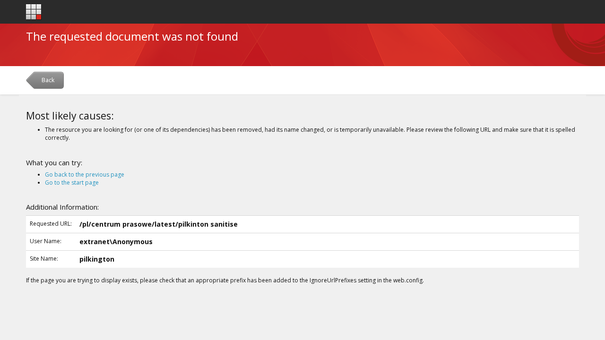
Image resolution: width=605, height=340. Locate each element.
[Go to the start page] (34, 12)
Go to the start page (72, 182)
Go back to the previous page (84, 174)
